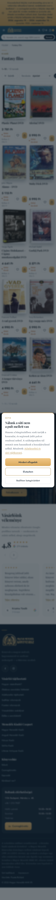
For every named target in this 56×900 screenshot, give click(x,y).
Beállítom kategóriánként (28, 480)
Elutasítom (28, 471)
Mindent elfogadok (28, 462)
